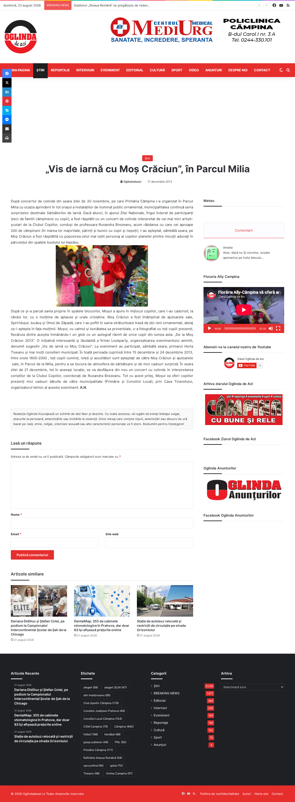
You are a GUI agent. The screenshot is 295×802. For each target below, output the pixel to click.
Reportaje (60, 70)
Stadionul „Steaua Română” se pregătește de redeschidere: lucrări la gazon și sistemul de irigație (143, 5)
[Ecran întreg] (278, 328)
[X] (7, 82)
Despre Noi (238, 70)
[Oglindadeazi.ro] (20, 37)
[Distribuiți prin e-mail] (7, 128)
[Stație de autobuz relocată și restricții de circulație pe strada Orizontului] (165, 601)
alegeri (90, 687)
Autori (246, 794)
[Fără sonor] (270, 328)
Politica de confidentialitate (219, 794)
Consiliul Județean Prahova (104, 711)
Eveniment (110, 70)
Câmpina (124, 726)
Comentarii (244, 230)
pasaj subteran (95, 742)
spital (116, 765)
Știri (40, 70)
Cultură (157, 70)
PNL (120, 742)
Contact (262, 70)
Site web (112, 534)
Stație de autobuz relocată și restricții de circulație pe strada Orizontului (161, 625)
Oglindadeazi (132, 181)
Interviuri (85, 70)
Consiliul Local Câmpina (102, 718)
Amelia (228, 247)
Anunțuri (213, 70)
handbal (112, 734)
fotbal (90, 734)
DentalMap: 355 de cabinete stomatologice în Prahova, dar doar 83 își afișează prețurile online (101, 625)
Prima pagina (18, 70)
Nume (16, 514)
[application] (244, 310)
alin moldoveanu (96, 695)
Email (16, 534)
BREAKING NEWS (167, 693)
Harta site (261, 794)
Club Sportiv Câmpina (101, 703)
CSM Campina (95, 726)
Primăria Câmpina (98, 750)
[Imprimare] (7, 138)
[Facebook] (7, 73)
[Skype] (7, 110)
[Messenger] (7, 119)
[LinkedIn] (7, 92)
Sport (176, 70)
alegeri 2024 (115, 687)
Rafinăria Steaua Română (102, 757)
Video (194, 70)
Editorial (134, 70)
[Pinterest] (7, 101)
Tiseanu (91, 773)
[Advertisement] (147, 116)
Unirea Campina (119, 773)
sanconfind (93, 765)
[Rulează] (209, 328)
